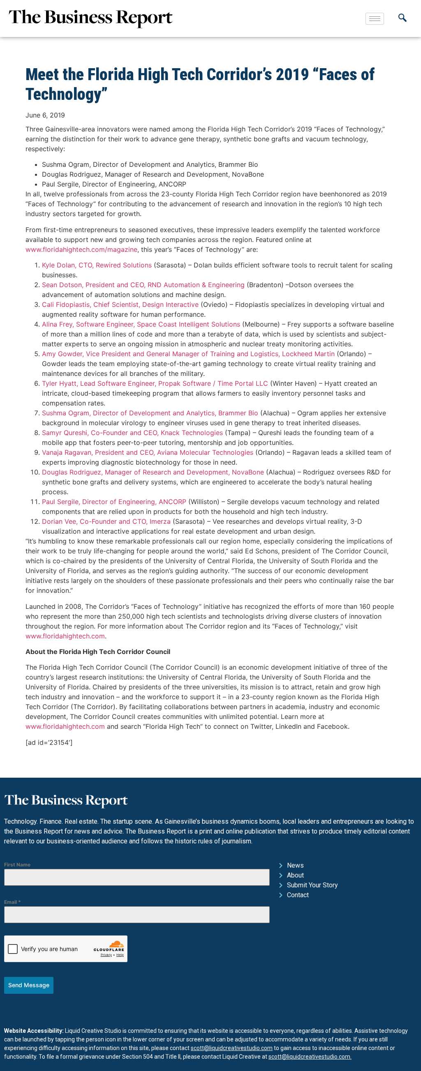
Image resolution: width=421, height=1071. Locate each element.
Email (12, 902)
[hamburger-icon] (374, 19)
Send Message (28, 984)
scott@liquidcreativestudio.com (232, 1048)
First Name (17, 864)
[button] (402, 18)
